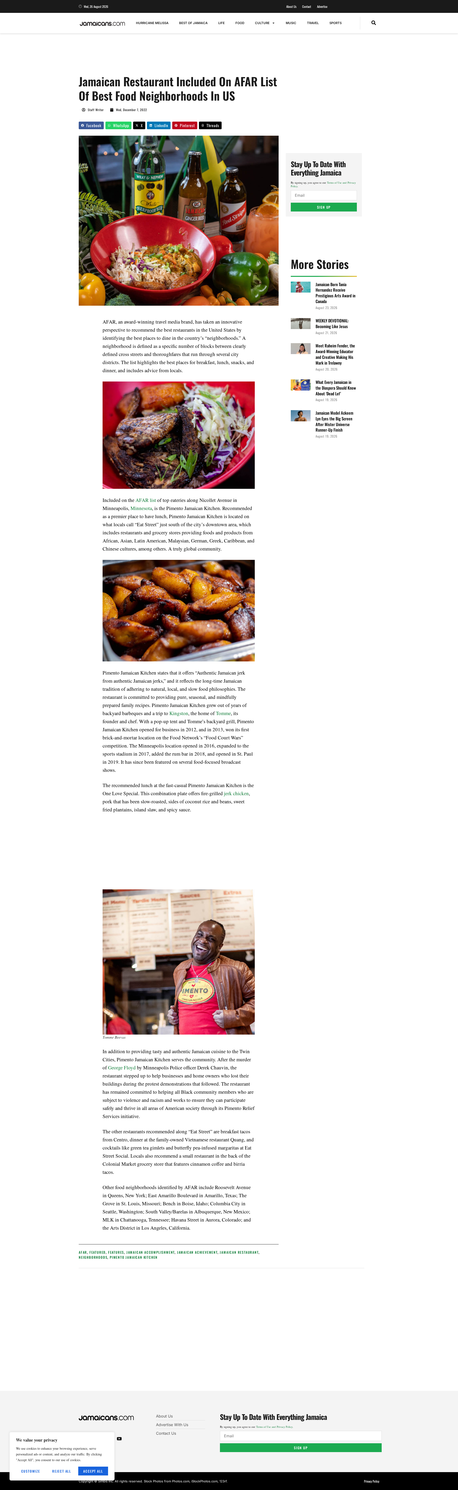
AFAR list (145, 500)
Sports (335, 23)
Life (221, 23)
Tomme (223, 713)
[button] (373, 23)
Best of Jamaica (193, 23)
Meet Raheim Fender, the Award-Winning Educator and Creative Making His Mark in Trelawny (335, 354)
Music (291, 23)
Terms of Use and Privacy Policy (274, 1426)
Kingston (178, 713)
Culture (262, 23)
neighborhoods (93, 1257)
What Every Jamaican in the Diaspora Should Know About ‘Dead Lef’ (336, 388)
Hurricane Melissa (152, 23)
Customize (30, 1471)
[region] (62, 1456)
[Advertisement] (165, 56)
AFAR (83, 1252)
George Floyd (122, 1067)
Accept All (93, 1471)
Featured (97, 1252)
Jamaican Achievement (197, 1252)
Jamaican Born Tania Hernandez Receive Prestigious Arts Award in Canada (335, 292)
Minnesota (141, 508)
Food (239, 23)
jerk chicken (236, 793)
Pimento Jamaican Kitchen (134, 1257)
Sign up (324, 207)
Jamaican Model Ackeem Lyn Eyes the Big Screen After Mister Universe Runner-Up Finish (334, 421)
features (116, 1252)
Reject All (61, 1471)
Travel (313, 23)
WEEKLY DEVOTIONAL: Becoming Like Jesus (332, 323)
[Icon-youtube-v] (119, 1438)
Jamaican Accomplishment (150, 1252)
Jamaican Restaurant (239, 1252)
